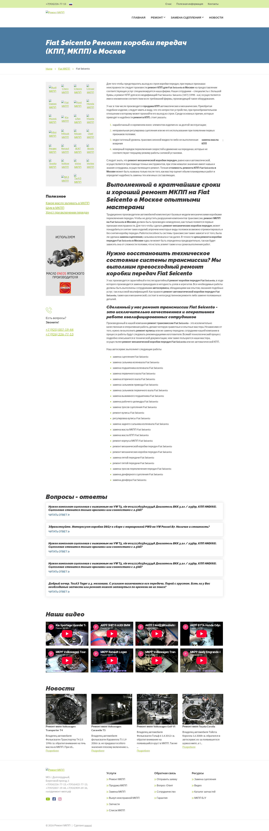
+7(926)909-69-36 (77, 787)
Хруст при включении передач (67, 212)
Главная (138, 17)
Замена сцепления (186, 17)
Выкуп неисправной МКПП (124, 797)
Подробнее (52, 750)
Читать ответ (57, 514)
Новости (216, 17)
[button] (164, 21)
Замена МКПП (117, 791)
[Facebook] (54, 799)
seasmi (88, 825)
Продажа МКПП (118, 785)
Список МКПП (117, 810)
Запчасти (114, 804)
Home (49, 68)
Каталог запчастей (204, 791)
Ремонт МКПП (117, 779)
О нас (168, 3)
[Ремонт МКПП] (67, 12)
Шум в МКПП (55, 207)
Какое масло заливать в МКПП (67, 203)
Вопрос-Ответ (165, 785)
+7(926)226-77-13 (56, 3)
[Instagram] (59, 799)
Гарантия (162, 797)
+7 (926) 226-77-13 (59, 334)
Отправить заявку (167, 779)
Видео (198, 785)
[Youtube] (48, 799)
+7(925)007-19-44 (56, 787)
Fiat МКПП (64, 68)
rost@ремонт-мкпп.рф (58, 791)
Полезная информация (189, 3)
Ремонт (157, 17)
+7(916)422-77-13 (77, 784)
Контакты (213, 3)
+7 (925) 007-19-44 (59, 329)
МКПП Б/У (200, 797)
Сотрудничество (166, 791)
